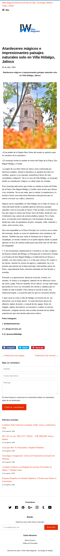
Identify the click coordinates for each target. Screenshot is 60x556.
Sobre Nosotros (30, 540)
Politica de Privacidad (30, 543)
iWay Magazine (31, 550)
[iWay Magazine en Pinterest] (23, 508)
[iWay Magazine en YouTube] (49, 508)
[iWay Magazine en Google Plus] (30, 508)
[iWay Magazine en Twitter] (10, 508)
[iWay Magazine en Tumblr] (43, 508)
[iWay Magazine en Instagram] (37, 508)
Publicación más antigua (14, 356)
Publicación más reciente (45, 356)
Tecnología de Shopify (45, 550)
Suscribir (51, 527)
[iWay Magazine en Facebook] (16, 508)
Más (7, 10)
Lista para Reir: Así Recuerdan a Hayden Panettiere (23, 448)
